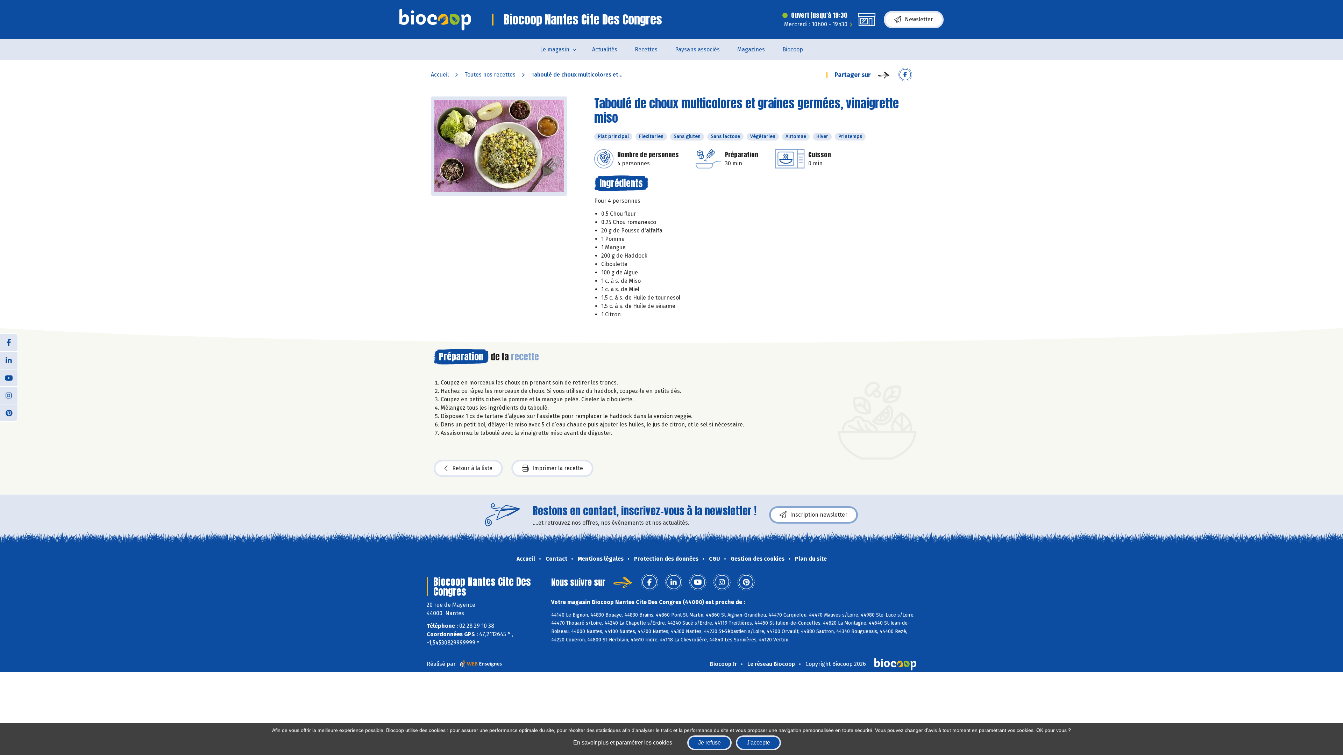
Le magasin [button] (554, 49)
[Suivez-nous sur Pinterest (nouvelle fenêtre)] (8, 412)
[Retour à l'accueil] (435, 19)
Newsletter (919, 19)
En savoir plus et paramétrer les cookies (622, 743)
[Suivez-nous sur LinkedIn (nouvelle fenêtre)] (8, 360)
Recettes (646, 49)
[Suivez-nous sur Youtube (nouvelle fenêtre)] (8, 377)
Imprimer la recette (557, 468)
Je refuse (709, 743)
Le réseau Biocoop (771, 664)
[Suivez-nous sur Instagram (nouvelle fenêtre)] (8, 395)
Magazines (751, 49)
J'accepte (758, 743)
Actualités (604, 49)
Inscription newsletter (818, 514)
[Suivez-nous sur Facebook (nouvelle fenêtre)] (8, 342)
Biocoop (792, 49)
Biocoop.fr (723, 664)
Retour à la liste (472, 468)
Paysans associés (697, 49)
